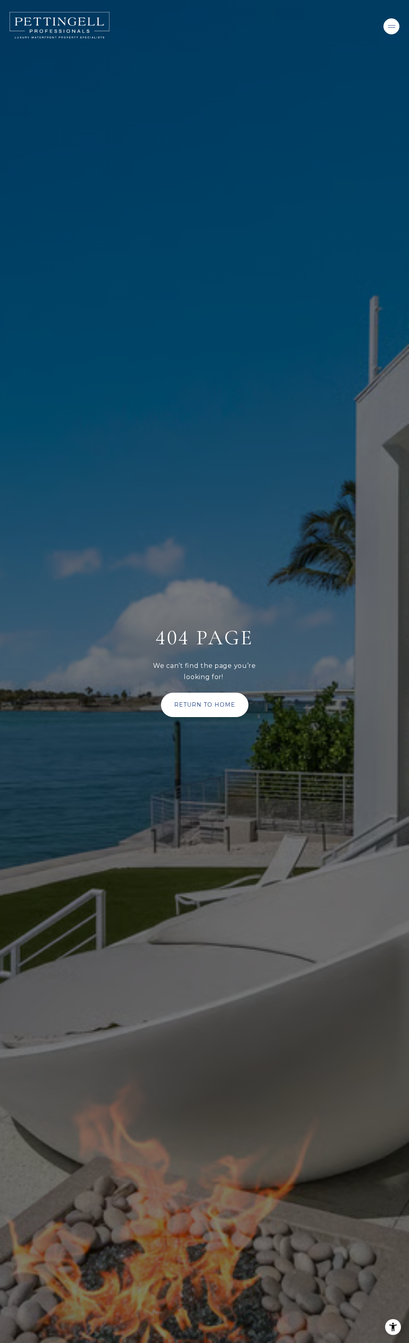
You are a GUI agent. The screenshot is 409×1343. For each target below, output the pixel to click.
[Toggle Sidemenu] (391, 26)
